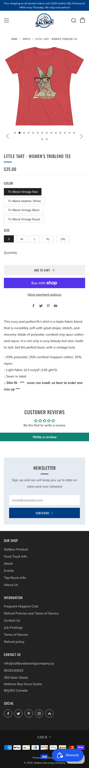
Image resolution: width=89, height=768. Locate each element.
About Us (11, 585)
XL (48, 239)
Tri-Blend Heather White (24, 201)
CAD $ (42, 737)
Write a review (45, 437)
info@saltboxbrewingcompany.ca (29, 663)
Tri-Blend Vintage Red (22, 191)
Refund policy (14, 642)
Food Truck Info (15, 556)
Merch (8, 563)
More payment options (44, 294)
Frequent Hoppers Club (21, 606)
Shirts (26, 39)
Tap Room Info (15, 578)
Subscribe (42, 513)
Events (9, 571)
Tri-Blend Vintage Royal (24, 219)
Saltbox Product (16, 549)
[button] (15, 133)
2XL (63, 239)
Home (14, 39)
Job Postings (13, 627)
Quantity (10, 253)
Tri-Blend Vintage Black (24, 210)
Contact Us (12, 620)
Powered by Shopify (44, 757)
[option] (44, 86)
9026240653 (13, 670)
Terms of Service (16, 635)
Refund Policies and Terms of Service (31, 613)
